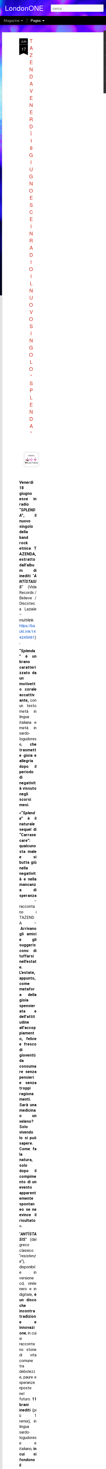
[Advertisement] (63, 116)
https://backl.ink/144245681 (27, 631)
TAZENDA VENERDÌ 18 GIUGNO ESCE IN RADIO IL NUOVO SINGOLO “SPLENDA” (31, 237)
